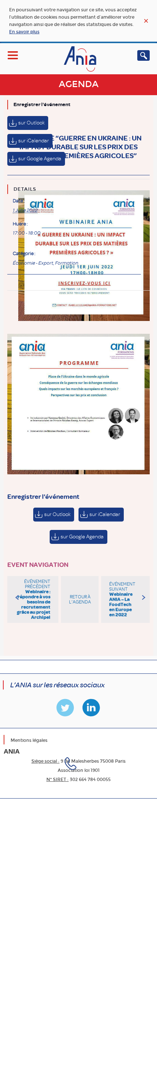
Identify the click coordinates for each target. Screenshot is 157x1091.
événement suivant (122, 599)
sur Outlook (31, 123)
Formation (66, 263)
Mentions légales (29, 740)
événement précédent (33, 599)
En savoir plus (24, 31)
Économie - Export (33, 263)
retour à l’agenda (80, 599)
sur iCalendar (33, 141)
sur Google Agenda (39, 159)
